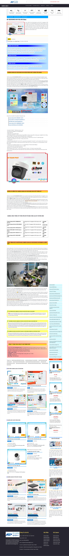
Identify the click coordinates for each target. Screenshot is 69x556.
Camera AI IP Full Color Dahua (54, 289)
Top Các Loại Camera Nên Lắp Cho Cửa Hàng (55, 508)
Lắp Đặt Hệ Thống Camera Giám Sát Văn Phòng (56, 488)
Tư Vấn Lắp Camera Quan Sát (55, 448)
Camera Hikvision (47, 539)
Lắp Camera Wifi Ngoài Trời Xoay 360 (55, 356)
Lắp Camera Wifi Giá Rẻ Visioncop (24, 60)
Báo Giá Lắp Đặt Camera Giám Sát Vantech (33, 361)
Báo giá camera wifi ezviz (34, 60)
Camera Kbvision (46, 537)
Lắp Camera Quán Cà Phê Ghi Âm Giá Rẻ (34, 363)
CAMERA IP (47, 5)
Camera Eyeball (52, 284)
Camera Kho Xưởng (56, 542)
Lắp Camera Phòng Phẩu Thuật (55, 312)
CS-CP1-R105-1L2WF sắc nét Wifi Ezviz (13, 385)
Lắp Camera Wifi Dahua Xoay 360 (55, 298)
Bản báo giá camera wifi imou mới (39, 48)
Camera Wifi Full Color (20, 58)
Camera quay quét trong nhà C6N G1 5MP (34, 438)
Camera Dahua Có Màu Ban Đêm (55, 293)
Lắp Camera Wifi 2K (53, 339)
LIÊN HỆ (52, 5)
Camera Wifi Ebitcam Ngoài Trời (13, 60)
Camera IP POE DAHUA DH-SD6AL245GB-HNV (34, 385)
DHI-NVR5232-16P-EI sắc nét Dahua (33, 494)
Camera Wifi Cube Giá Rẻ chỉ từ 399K (55, 321)
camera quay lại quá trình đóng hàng (28, 48)
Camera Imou (46, 542)
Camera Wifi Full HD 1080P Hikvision (30, 58)
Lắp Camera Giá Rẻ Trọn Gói (12, 68)
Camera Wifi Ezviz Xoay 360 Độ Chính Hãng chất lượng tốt (55, 347)
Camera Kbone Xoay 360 (53, 329)
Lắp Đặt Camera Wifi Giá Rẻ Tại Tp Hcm (18, 360)
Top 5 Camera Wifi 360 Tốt (12, 58)
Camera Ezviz (46, 543)
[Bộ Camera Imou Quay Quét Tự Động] (34, 449)
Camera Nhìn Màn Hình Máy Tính (55, 319)
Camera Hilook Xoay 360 (53, 354)
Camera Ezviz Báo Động (53, 333)
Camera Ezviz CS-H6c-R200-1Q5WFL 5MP (13, 465)
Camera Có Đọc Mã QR (53, 302)
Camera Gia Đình (56, 535)
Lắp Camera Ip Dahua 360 (54, 352)
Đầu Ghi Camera (46, 545)
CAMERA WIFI (43, 5)
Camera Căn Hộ (56, 537)
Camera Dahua (46, 535)
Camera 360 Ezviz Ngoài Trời (54, 344)
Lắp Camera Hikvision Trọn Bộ (26, 66)
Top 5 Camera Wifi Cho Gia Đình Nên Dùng (14, 48)
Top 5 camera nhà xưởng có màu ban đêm (27, 52)
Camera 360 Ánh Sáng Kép (54, 350)
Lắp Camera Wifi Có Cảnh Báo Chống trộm (55, 336)
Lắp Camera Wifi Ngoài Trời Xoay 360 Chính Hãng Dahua (55, 342)
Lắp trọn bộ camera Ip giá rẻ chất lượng (14, 66)
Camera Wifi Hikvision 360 (41, 58)
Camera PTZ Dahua (53, 291)
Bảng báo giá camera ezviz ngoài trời (14, 52)
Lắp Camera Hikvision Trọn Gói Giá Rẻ (31, 360)
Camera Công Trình (56, 540)
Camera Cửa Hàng (56, 539)
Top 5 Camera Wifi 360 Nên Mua (55, 323)
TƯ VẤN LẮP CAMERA (28, 5)
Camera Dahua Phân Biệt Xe (54, 300)
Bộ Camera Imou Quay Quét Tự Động (33, 451)
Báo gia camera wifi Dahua (12, 50)
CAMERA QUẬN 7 (5, 6)
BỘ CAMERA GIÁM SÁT (36, 5)
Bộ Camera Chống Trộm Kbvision (22, 68)
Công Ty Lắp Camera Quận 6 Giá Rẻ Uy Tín (56, 468)
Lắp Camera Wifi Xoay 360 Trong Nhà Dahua (55, 327)
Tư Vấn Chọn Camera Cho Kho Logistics (54, 308)
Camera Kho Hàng (56, 543)
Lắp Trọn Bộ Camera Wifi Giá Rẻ (37, 66)
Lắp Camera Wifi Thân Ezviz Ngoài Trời (56, 331)
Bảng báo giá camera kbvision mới (22, 50)
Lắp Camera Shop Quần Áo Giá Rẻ (21, 363)
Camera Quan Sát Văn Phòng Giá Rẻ (18, 361)
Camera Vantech (46, 540)
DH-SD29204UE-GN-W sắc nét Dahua (16, 19)
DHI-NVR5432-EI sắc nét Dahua (12, 517)
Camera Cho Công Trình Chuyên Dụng (56, 317)
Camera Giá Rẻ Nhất (53, 310)
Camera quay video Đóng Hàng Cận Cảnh (35, 50)
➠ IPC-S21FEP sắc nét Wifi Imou (12, 406)
